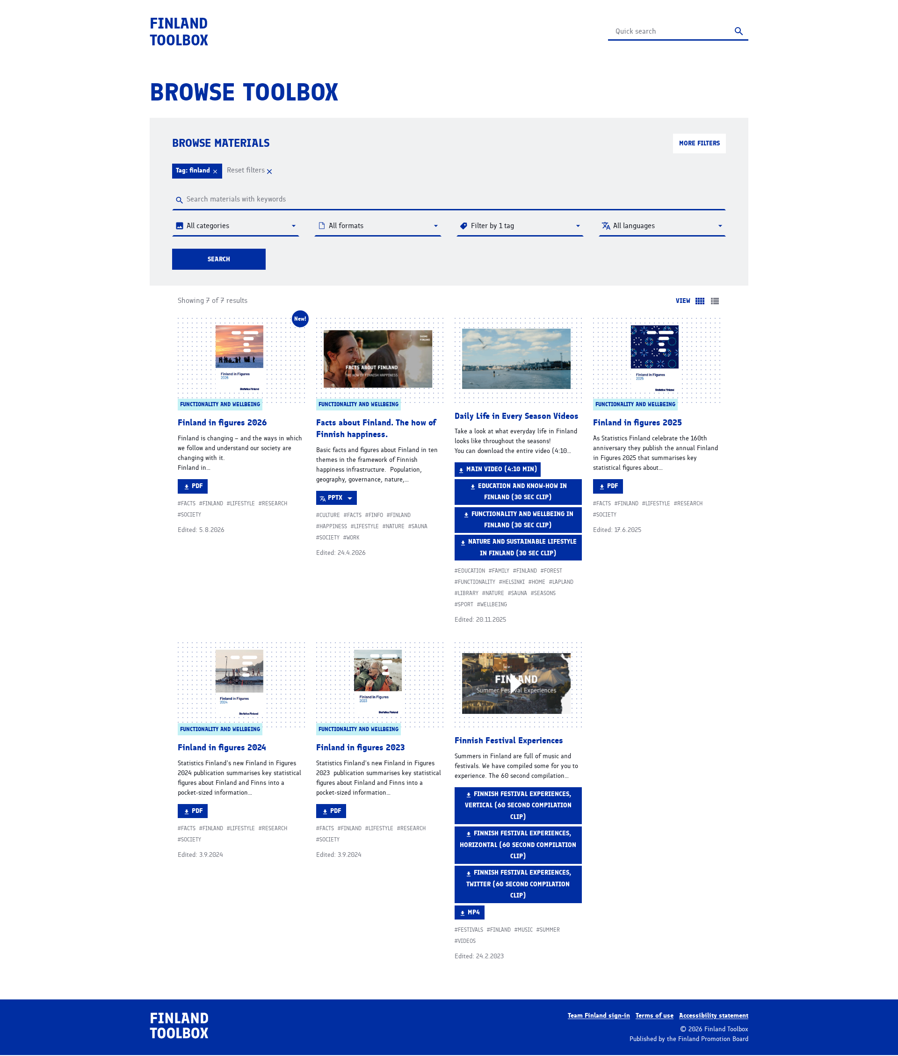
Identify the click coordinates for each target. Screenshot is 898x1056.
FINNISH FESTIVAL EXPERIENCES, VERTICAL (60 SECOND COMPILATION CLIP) (518, 805)
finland (213, 503)
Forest (553, 571)
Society (191, 514)
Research (274, 503)
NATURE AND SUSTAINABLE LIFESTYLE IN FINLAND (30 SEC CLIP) (522, 548)
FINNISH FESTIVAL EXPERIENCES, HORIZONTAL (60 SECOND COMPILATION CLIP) (518, 844)
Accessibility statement (713, 1016)
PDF (199, 487)
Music (525, 930)
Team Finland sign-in (599, 1016)
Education (471, 571)
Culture (329, 515)
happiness (333, 526)
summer (550, 930)
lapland (562, 582)
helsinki (513, 582)
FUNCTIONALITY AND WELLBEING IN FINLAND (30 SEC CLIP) (522, 521)
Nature (395, 526)
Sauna (419, 526)
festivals (470, 930)
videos (467, 941)
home (538, 582)
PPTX (342, 499)
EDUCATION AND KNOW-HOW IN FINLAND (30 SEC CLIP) (522, 493)
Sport (465, 604)
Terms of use (655, 1016)
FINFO (376, 515)
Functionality (476, 582)
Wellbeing (493, 604)
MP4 (476, 914)
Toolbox (179, 32)
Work (353, 537)
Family (500, 571)
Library (468, 593)
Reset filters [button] (247, 169)
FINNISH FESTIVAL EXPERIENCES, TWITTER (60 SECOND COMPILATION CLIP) (518, 883)
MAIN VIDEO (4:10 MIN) (501, 471)
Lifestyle (242, 503)
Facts (188, 503)
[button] (197, 171)
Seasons (545, 593)
